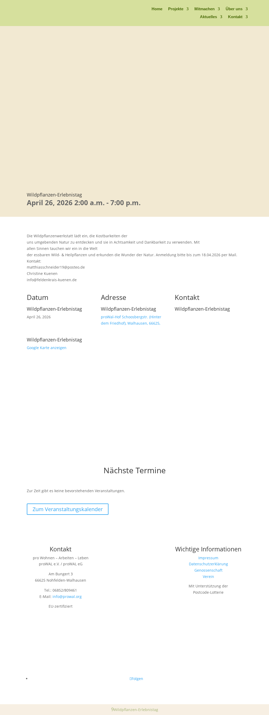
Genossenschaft (208, 570)
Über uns (234, 9)
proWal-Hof (111, 316)
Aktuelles (208, 17)
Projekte (175, 9)
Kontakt (235, 17)
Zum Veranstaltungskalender (68, 509)
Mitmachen (204, 9)
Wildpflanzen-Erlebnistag (54, 195)
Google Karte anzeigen (46, 347)
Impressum (208, 557)
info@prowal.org (67, 596)
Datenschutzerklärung (208, 563)
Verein (208, 576)
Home (157, 9)
